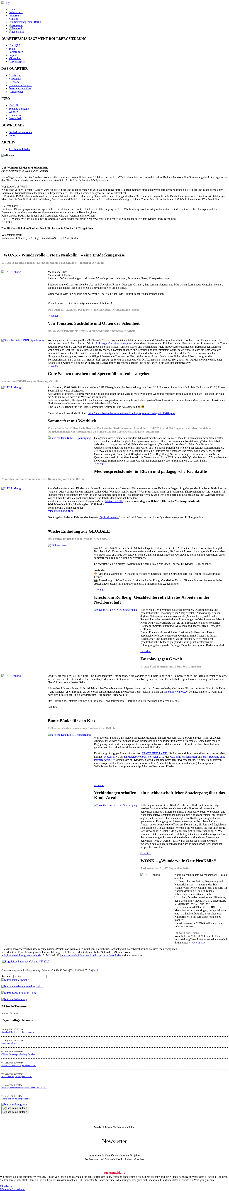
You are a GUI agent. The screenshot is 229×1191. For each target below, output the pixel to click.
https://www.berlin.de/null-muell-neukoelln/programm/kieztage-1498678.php (131, 413)
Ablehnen (9, 1186)
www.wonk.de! (197, 942)
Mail (95, 970)
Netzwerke (15, 78)
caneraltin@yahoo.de (175, 691)
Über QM (14, 45)
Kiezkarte (14, 81)
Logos (12, 135)
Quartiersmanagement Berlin (25, 21)
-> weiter (53, 315)
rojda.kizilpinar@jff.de (60, 510)
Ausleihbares (16, 91)
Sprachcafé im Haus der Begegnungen (17, 1032)
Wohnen (13, 111)
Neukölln (14, 105)
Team (12, 48)
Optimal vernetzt (109, 517)
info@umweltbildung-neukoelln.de (21, 955)
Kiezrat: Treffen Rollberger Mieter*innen (18, 1065)
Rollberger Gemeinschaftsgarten (114, 343)
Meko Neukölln (114, 501)
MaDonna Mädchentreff (183, 756)
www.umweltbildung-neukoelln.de (81, 955)
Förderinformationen (20, 132)
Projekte (13, 55)
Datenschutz (16, 12)
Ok (2, 1186)
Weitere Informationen (12, 1189)
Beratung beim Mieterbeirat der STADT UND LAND (24, 1087)
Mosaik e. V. (111, 756)
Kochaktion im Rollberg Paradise (15, 1099)
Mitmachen (15, 58)
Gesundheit (15, 118)
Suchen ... (7, 976)
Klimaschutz (16, 115)
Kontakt (13, 18)
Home (12, 9)
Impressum (15, 15)
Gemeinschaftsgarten (20, 85)
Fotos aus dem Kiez (20, 88)
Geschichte (15, 75)
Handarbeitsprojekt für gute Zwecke (16, 1076)
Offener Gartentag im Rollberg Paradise (18, 1054)
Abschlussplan (17, 61)
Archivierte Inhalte (19, 149)
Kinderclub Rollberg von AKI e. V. (144, 756)
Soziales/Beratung (19, 108)
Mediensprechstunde (10, 1043)
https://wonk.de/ (112, 955)
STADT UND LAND (154, 753)
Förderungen (16, 51)
